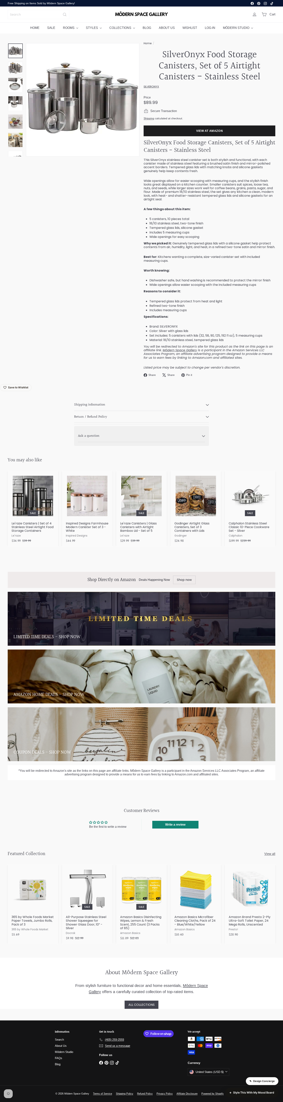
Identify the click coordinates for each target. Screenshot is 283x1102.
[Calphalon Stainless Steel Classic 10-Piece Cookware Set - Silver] (250, 509)
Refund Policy (145, 1093)
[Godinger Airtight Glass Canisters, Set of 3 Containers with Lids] (196, 509)
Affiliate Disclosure (187, 1093)
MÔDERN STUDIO (236, 27)
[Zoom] (82, 99)
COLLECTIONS (120, 27)
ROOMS (69, 27)
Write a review (175, 824)
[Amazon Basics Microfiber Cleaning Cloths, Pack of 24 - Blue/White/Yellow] (196, 902)
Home (148, 43)
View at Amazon (209, 130)
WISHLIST (190, 27)
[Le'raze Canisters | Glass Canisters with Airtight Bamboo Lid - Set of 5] (141, 509)
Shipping (149, 118)
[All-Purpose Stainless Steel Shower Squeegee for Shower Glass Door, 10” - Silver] (87, 904)
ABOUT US (167, 27)
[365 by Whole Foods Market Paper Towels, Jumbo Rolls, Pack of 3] (33, 902)
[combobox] (38, 14)
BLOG (147, 27)
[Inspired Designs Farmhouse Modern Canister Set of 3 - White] (87, 509)
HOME (34, 27)
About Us (61, 1045)
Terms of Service (102, 1093)
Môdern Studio (64, 1052)
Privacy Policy (165, 1093)
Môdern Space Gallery (180, 350)
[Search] (64, 14)
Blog (57, 1064)
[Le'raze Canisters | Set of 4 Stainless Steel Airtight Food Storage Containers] (33, 509)
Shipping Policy (124, 1093)
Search (59, 1039)
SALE (51, 27)
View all (269, 853)
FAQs (58, 1058)
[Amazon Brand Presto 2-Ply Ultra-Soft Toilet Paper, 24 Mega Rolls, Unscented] (250, 902)
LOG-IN (210, 27)
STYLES (92, 27)
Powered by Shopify (212, 1093)
